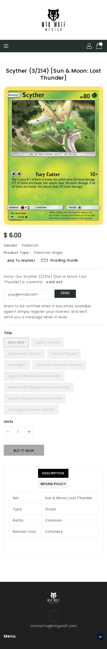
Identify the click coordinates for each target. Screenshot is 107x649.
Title (8, 332)
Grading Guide (64, 260)
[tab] (53, 473)
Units (8, 421)
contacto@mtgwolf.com (53, 625)
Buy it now (24, 450)
